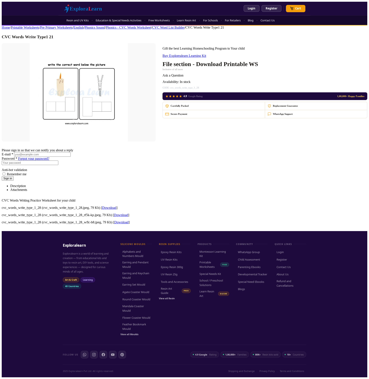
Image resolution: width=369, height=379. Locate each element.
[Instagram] (94, 354)
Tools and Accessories (174, 282)
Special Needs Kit (210, 274)
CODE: (166, 87)
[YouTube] (113, 354)
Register (271, 8)
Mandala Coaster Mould (133, 308)
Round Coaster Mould (136, 299)
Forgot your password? (33, 158)
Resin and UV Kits (77, 20)
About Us (282, 274)
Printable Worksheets (25, 27)
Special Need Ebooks (251, 282)
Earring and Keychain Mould (135, 275)
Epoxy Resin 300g (172, 267)
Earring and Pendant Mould (135, 264)
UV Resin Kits (169, 259)
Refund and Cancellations (285, 283)
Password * (9, 158)
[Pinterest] (122, 354)
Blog (250, 20)
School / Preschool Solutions (211, 283)
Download (109, 207)
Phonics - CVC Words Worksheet (128, 27)
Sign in (7, 178)
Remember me (16, 174)
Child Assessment (249, 259)
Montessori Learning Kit (212, 254)
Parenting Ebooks (249, 267)
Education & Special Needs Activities (118, 20)
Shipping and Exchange (241, 371)
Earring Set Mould (133, 284)
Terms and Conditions (292, 371)
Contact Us (268, 20)
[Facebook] (103, 354)
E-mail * (7, 154)
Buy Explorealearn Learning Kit (184, 56)
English (78, 27)
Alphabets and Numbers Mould (132, 254)
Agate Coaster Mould (135, 292)
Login (251, 8)
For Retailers (233, 20)
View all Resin (167, 298)
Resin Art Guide (175, 291)
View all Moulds (129, 334)
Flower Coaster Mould (136, 318)
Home (6, 27)
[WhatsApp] (84, 354)
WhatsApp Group (249, 252)
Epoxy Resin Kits (171, 252)
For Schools (210, 20)
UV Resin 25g (169, 274)
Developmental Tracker (252, 274)
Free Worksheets (159, 20)
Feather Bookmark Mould (134, 326)
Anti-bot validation (14, 170)
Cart (298, 8)
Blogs (241, 289)
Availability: (171, 82)
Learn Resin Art (186, 20)
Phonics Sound (95, 27)
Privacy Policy (267, 371)
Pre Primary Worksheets (56, 27)
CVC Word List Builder (168, 27)
